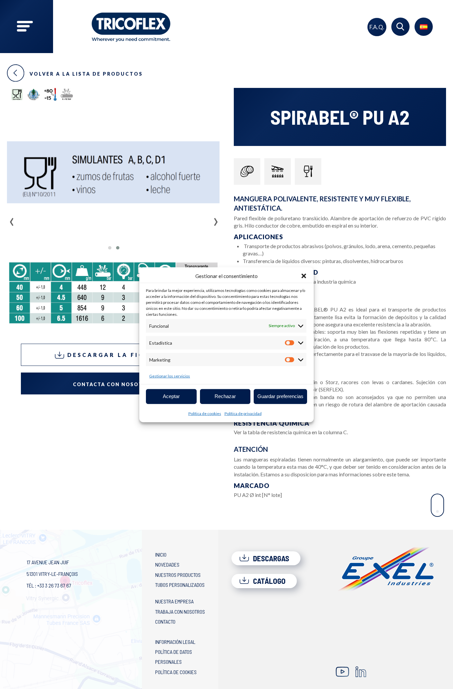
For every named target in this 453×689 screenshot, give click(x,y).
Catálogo (268, 581)
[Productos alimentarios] (308, 171)
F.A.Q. (376, 27)
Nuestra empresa (174, 601)
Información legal (175, 642)
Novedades (167, 564)
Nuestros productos (178, 575)
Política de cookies (204, 413)
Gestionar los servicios (169, 375)
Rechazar (225, 396)
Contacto (165, 621)
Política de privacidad (243, 413)
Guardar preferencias (280, 396)
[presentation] (12, 220)
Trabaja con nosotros (180, 611)
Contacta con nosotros (114, 384)
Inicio (160, 554)
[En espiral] (247, 171)
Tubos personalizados (180, 585)
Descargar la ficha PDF (119, 355)
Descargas (270, 558)
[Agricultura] (277, 171)
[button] (303, 276)
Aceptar (171, 396)
